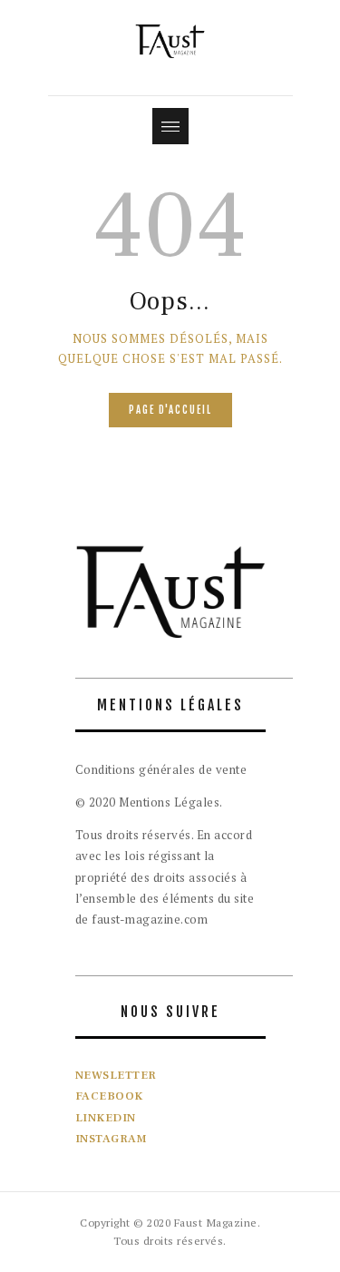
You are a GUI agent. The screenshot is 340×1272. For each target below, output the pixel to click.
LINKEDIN (105, 1118)
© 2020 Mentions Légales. (149, 802)
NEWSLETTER (116, 1075)
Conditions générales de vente (161, 769)
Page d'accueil (170, 410)
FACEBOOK (109, 1096)
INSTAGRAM (111, 1138)
